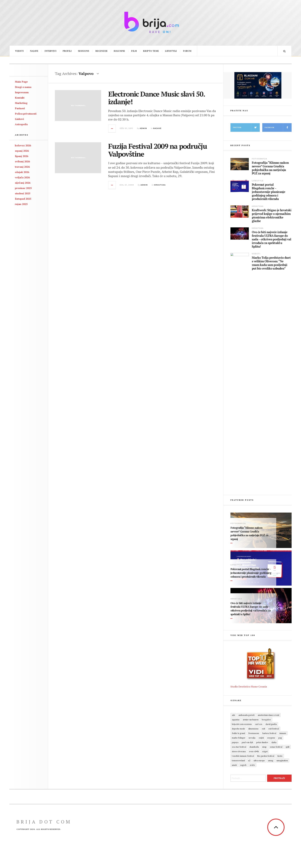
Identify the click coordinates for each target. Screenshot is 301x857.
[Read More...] (112, 128)
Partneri (20, 108)
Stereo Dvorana (239, 751)
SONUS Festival (276, 746)
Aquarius (236, 719)
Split (287, 746)
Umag (270, 760)
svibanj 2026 (22, 161)
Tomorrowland (238, 760)
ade (233, 715)
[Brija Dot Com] (150, 22)
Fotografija (259, 159)
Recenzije (101, 50)
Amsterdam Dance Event (268, 715)
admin (143, 128)
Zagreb (243, 765)
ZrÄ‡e (252, 765)
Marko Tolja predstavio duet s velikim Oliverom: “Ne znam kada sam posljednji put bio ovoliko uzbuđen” (271, 263)
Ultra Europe (259, 760)
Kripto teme (151, 50)
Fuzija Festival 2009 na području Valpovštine (157, 150)
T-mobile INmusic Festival (243, 756)
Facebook (269, 127)
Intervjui (50, 50)
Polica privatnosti (26, 113)
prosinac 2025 (23, 188)
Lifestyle (171, 50)
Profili (67, 50)
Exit (263, 728)
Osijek (261, 737)
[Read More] (232, 543)
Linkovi (19, 119)
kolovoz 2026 (23, 145)
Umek (234, 765)
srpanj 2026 (22, 150)
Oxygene (271, 737)
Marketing (21, 103)
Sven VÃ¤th (254, 751)
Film (134, 50)
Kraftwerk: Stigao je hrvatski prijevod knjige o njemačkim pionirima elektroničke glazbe (271, 215)
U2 (249, 760)
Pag (280, 737)
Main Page (21, 81)
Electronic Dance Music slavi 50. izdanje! (156, 97)
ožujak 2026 (22, 172)
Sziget (265, 751)
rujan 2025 (21, 204)
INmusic (283, 733)
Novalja (252, 737)
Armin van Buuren (251, 719)
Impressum (22, 92)
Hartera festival (269, 733)
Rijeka (274, 742)
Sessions (83, 50)
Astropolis (21, 124)
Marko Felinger (238, 737)
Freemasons (253, 733)
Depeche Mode (238, 728)
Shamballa (254, 746)
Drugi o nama (23, 87)
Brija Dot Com (43, 822)
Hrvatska (160, 185)
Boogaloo (266, 719)
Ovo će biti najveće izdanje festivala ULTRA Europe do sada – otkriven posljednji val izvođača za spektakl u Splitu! (271, 239)
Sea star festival (239, 746)
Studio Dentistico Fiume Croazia (248, 686)
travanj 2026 (22, 166)
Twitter (237, 127)
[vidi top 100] (261, 664)
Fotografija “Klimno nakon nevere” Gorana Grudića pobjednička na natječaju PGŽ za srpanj (270, 168)
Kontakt (19, 97)
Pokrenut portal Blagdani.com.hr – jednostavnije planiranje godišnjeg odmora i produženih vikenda (268, 192)
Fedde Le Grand (238, 733)
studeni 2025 (22, 193)
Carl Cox (258, 724)
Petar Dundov (262, 742)
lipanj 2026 (21, 156)
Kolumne (119, 50)
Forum (187, 50)
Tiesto (280, 756)
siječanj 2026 (22, 182)
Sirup (264, 746)
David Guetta (271, 724)
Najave (34, 50)
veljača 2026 (22, 177)
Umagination (282, 760)
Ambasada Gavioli (246, 715)
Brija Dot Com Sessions (242, 724)
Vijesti (19, 50)
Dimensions (253, 728)
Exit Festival (273, 728)
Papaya (235, 742)
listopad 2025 (23, 198)
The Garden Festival (265, 756)
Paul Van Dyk (247, 742)
